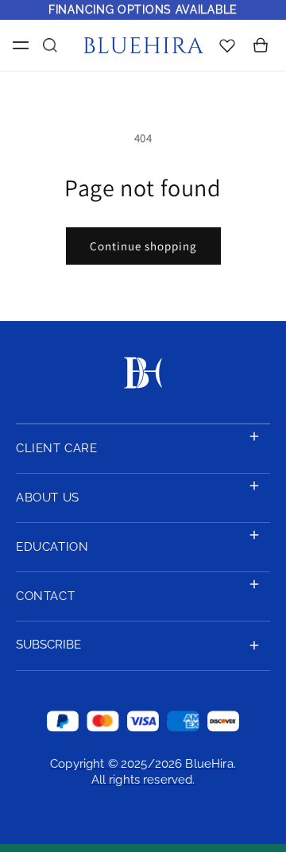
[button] (17, 45)
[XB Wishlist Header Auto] (227, 45)
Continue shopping (143, 246)
